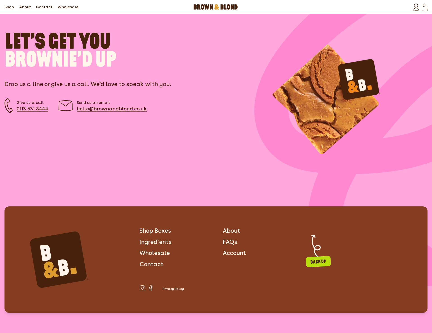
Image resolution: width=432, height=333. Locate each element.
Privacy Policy (173, 289)
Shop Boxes (155, 230)
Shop (9, 6)
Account (234, 252)
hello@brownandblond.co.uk (112, 109)
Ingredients (155, 241)
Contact (44, 6)
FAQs (230, 241)
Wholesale (68, 6)
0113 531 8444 (32, 109)
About (25, 6)
